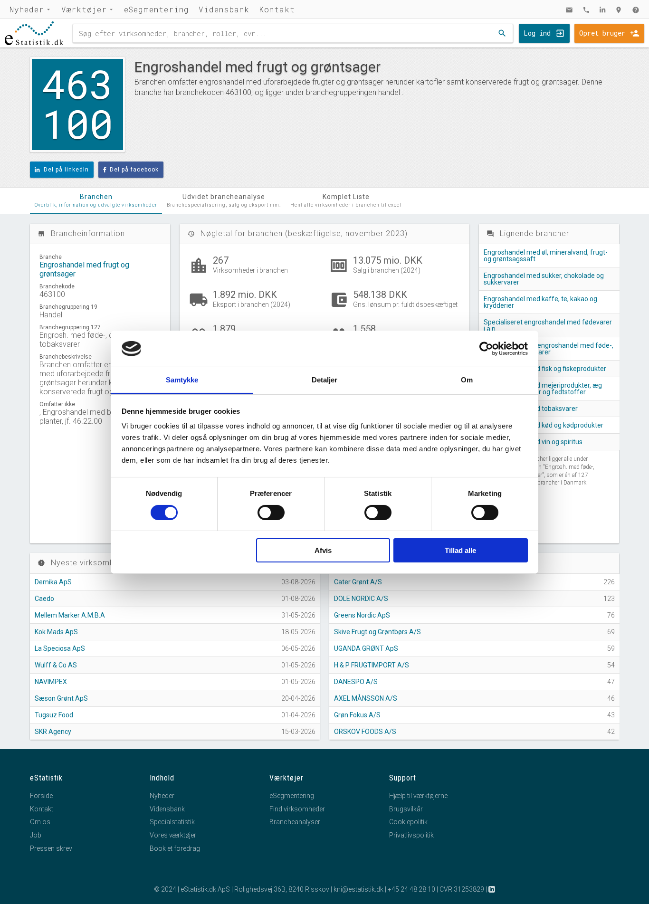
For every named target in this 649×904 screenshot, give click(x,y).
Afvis (323, 550)
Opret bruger (602, 33)
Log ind (537, 33)
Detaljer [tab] (325, 380)
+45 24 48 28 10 (411, 889)
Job (35, 835)
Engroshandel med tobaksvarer (531, 408)
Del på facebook (134, 169)
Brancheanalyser (294, 822)
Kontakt (277, 9)
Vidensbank (224, 9)
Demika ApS (53, 582)
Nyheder (27, 9)
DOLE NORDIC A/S (361, 598)
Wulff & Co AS (56, 665)
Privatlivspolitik (411, 835)
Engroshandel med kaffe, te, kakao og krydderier (540, 302)
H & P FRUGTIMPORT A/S (371, 665)
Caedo (44, 598)
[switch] (271, 512)
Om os (40, 822)
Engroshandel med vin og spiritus (533, 441)
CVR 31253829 (461, 889)
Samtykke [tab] (182, 380)
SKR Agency (53, 731)
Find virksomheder (297, 809)
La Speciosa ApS (60, 648)
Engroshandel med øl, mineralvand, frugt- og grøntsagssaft (546, 255)
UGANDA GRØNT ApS (366, 648)
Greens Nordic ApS (362, 615)
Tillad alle (460, 550)
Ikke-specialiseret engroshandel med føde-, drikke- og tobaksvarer (548, 348)
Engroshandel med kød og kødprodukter (543, 425)
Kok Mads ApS (56, 631)
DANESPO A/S (356, 681)
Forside (41, 795)
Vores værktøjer (173, 835)
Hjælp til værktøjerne (418, 795)
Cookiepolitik (408, 822)
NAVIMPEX (51, 681)
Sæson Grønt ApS (61, 698)
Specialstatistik (172, 822)
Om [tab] (467, 380)
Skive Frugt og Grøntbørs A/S (377, 631)
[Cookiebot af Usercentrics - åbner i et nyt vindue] (486, 349)
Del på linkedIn (66, 169)
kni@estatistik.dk (358, 889)
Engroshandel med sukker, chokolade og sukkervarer (544, 278)
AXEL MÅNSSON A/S (365, 698)
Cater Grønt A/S (358, 582)
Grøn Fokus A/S (357, 715)
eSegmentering (156, 9)
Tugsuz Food (54, 715)
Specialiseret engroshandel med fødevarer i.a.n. (548, 325)
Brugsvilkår (406, 809)
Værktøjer (84, 9)
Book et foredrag (175, 848)
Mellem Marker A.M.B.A (70, 615)
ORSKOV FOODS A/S (365, 731)
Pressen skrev (51, 848)
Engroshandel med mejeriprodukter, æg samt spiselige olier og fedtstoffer (543, 388)
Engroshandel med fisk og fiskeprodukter (545, 368)
